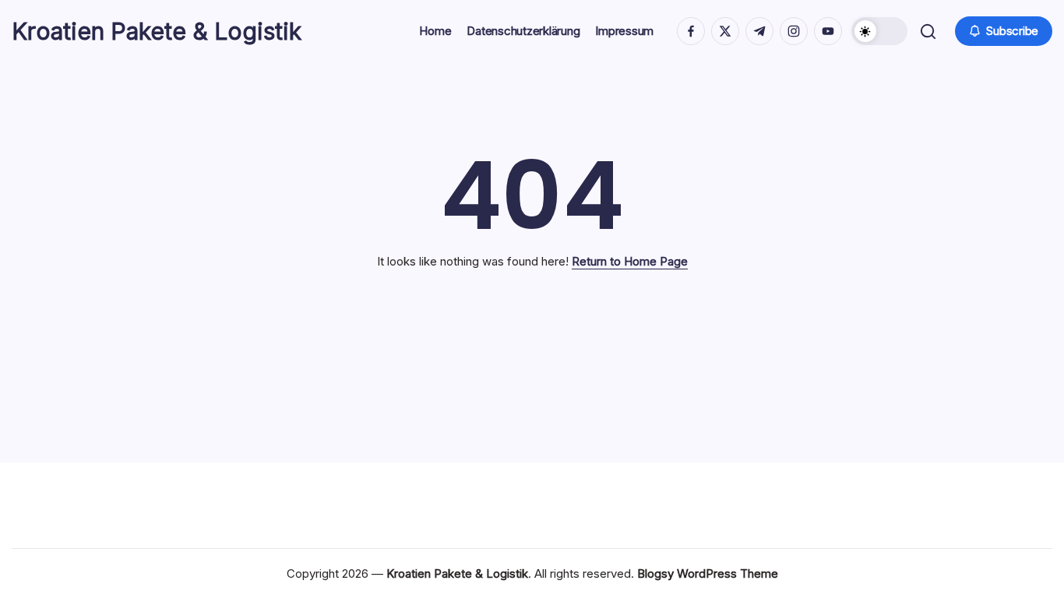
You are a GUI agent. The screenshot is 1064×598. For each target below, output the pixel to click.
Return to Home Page (630, 261)
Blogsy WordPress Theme (707, 573)
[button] (879, 31)
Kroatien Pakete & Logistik (156, 31)
